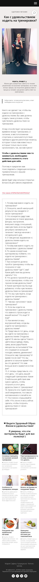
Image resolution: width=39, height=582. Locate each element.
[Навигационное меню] (35, 3)
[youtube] (25, 577)
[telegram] (21, 577)
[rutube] (17, 577)
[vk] (13, 577)
